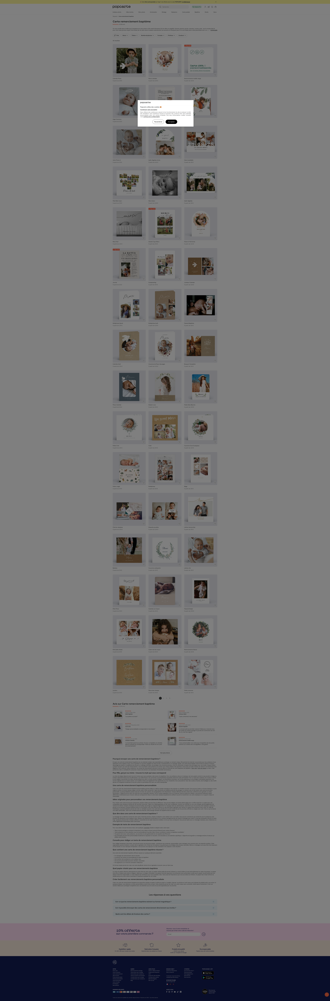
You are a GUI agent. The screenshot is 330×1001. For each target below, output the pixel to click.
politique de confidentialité (152, 116)
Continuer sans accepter (148, 109)
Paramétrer (158, 122)
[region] (166, 113)
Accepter (171, 122)
